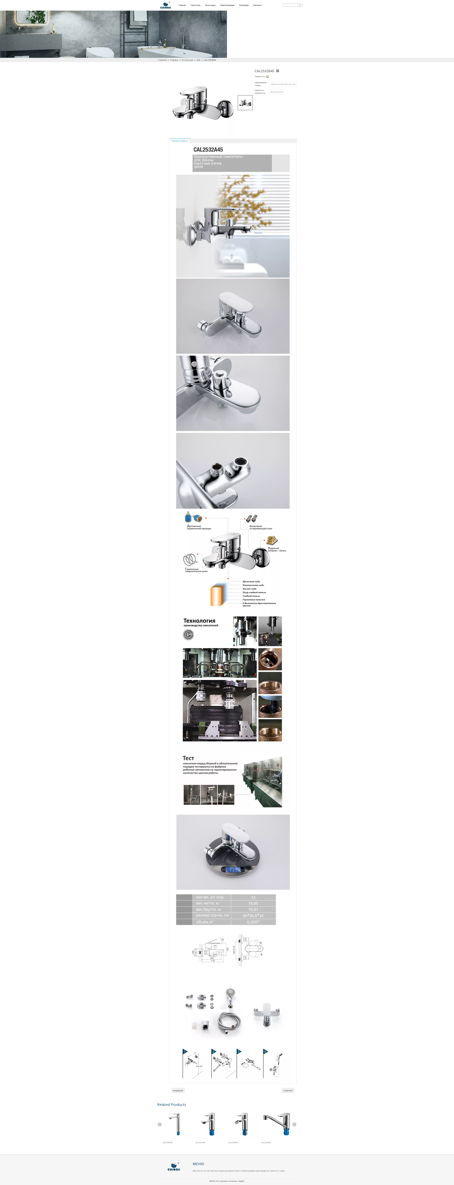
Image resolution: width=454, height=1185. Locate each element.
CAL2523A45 (266, 1142)
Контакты (257, 5)
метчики (210, 1171)
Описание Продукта (180, 141)
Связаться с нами (277, 1171)
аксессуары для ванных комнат (227, 1171)
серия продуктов (262, 1171)
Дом (194, 1171)
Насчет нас (201, 1171)
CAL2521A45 (200, 1142)
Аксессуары (210, 5)
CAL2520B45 (167, 1142)
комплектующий (247, 1171)
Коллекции (244, 5)
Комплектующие (227, 5)
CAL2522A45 (233, 1142)
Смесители (195, 5)
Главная (182, 5)
